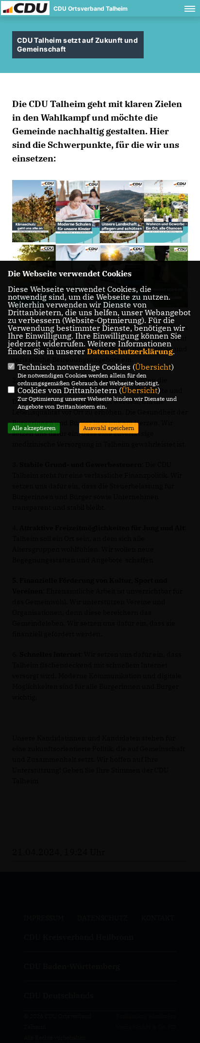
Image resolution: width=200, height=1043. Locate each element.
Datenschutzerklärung (130, 351)
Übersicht (153, 367)
